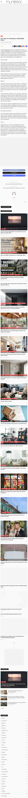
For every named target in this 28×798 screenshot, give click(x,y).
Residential (23, 303)
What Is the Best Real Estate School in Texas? (11, 614)
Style (12, 488)
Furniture (6, 441)
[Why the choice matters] (14, 391)
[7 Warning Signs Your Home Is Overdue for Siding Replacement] (14, 267)
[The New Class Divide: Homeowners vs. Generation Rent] (14, 413)
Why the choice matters (6, 401)
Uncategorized (14, 252)
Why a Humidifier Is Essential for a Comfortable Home (13, 255)
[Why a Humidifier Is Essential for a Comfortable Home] (14, 245)
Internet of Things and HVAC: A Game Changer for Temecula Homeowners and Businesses (12, 731)
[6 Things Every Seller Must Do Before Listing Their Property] (14, 697)
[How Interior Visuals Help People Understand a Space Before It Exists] (14, 344)
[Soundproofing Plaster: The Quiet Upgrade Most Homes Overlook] (14, 368)
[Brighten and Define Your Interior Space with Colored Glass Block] (14, 482)
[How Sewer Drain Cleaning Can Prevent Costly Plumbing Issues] (14, 576)
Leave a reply (5, 206)
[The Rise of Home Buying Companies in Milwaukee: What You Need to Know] (14, 673)
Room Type (23, 441)
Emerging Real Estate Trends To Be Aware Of (11, 609)
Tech (2, 228)
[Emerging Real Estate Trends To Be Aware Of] (14, 599)
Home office (11, 441)
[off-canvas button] (1, 1)
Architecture (4, 274)
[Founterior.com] (14, 1)
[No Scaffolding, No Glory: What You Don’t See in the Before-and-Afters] (14, 505)
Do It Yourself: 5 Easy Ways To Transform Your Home (14, 188)
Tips (1, 36)
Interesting (4, 420)
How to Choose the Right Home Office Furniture (12, 445)
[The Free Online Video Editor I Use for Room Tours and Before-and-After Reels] (14, 221)
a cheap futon (7, 49)
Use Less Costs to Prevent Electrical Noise (14, 184)
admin (3, 42)
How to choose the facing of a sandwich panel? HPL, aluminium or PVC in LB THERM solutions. (13, 308)
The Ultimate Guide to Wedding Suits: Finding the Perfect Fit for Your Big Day (12, 539)
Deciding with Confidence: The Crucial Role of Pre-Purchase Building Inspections (12, 637)
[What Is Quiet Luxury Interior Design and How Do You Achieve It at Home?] (14, 321)
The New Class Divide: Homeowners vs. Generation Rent (13, 423)
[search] (26, 1)
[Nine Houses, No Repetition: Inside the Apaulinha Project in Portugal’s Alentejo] (4, 792)
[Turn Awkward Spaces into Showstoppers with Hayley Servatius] (14, 458)
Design (3, 327)
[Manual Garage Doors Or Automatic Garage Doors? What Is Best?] (14, 552)
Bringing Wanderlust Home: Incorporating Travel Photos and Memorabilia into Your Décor (14, 660)
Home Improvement (5, 252)
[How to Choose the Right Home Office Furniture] (14, 436)
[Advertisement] (14, 18)
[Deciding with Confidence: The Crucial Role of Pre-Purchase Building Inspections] (14, 626)
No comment (8, 234)
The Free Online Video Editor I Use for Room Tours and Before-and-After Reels (13, 778)
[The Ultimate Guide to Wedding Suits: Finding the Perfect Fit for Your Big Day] (14, 529)
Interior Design (17, 274)
